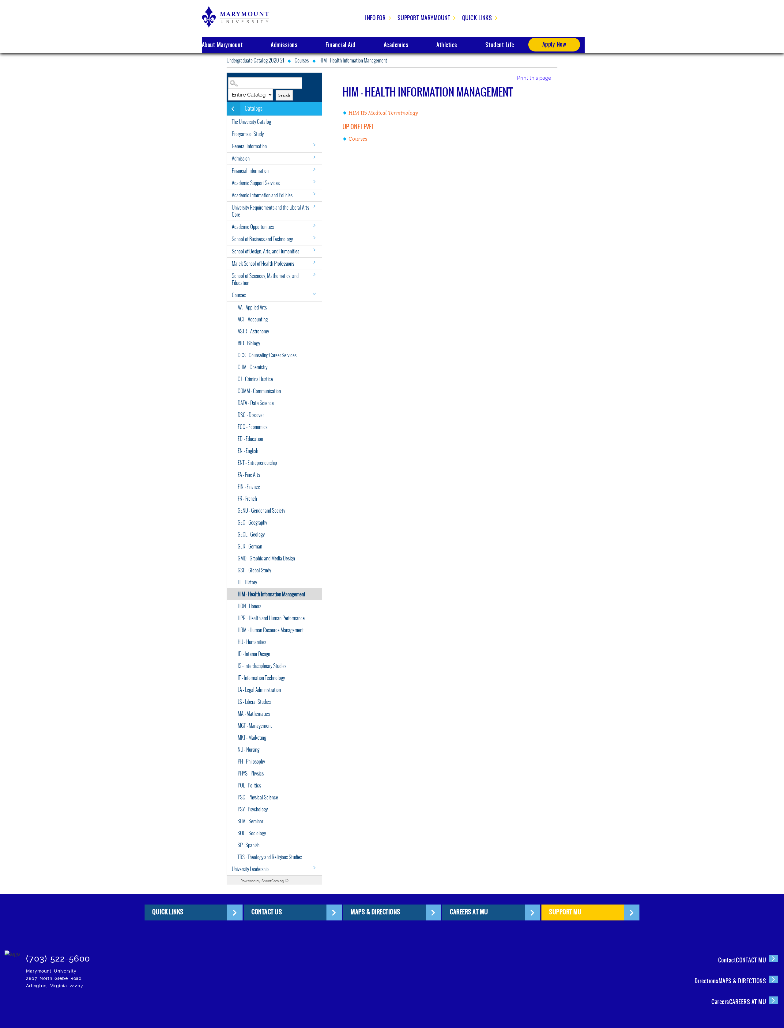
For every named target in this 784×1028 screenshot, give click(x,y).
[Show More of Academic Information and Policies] (314, 193)
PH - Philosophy (251, 761)
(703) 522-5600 (58, 959)
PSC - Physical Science (258, 797)
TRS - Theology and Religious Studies (270, 857)
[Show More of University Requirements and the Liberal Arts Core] (314, 206)
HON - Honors (249, 606)
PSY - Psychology (253, 809)
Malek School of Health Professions (263, 263)
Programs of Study (248, 134)
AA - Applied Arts (252, 307)
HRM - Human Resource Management (271, 630)
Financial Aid (341, 45)
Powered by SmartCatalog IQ (264, 881)
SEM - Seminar (250, 821)
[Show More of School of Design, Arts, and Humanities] (314, 249)
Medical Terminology (383, 113)
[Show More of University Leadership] (314, 867)
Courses (302, 60)
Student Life (499, 45)
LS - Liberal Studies (254, 702)
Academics (396, 45)
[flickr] (181, 955)
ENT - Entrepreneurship (257, 463)
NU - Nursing (248, 749)
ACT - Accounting (253, 319)
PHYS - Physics (251, 773)
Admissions (284, 45)
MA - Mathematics (254, 714)
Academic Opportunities (253, 227)
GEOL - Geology (251, 534)
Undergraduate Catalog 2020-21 (255, 60)
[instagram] (125, 955)
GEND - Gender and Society (261, 510)
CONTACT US (266, 912)
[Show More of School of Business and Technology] (314, 237)
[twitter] (163, 955)
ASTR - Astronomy (253, 331)
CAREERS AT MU (469, 912)
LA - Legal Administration (259, 690)
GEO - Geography (252, 522)
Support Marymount (424, 18)
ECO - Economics (252, 427)
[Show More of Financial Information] (314, 169)
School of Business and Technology (262, 239)
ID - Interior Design (254, 654)
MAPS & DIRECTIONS (375, 912)
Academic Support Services (256, 183)
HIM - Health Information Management (271, 594)
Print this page (534, 78)
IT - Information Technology (261, 678)
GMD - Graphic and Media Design (266, 558)
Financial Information (250, 171)
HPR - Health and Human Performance (271, 618)
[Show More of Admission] (314, 157)
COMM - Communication (259, 391)
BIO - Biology (249, 343)
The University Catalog (251, 122)
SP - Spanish (248, 845)
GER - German (250, 546)
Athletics (446, 45)
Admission (241, 158)
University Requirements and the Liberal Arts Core (270, 211)
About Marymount (222, 45)
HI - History (247, 582)
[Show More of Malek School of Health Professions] (314, 262)
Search (284, 95)
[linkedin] (200, 955)
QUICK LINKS (167, 912)
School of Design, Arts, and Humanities (265, 251)
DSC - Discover (251, 415)
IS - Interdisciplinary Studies (262, 666)
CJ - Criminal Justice (255, 379)
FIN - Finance (249, 487)
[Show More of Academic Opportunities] (314, 225)
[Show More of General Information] (314, 144)
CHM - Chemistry (252, 367)
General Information (249, 146)
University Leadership (250, 869)
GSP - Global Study (254, 570)
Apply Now (554, 44)
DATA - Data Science (256, 403)
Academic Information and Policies (262, 195)
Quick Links (477, 18)
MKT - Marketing (252, 738)
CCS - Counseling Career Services (267, 355)
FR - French (247, 499)
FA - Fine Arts (249, 475)
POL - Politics (249, 785)
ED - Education (250, 439)
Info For (375, 18)
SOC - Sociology (252, 833)
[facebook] (144, 955)
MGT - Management (255, 726)
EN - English (248, 451)
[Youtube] (219, 955)
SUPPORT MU (565, 912)
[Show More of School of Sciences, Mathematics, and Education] (314, 274)
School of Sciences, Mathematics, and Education (265, 279)
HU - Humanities (252, 642)
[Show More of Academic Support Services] (314, 181)
